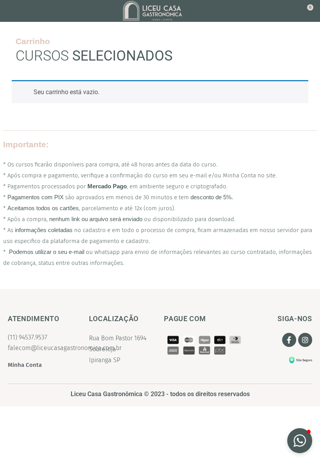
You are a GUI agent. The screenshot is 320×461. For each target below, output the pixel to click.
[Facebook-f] (289, 340)
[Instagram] (305, 340)
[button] (24, 11)
